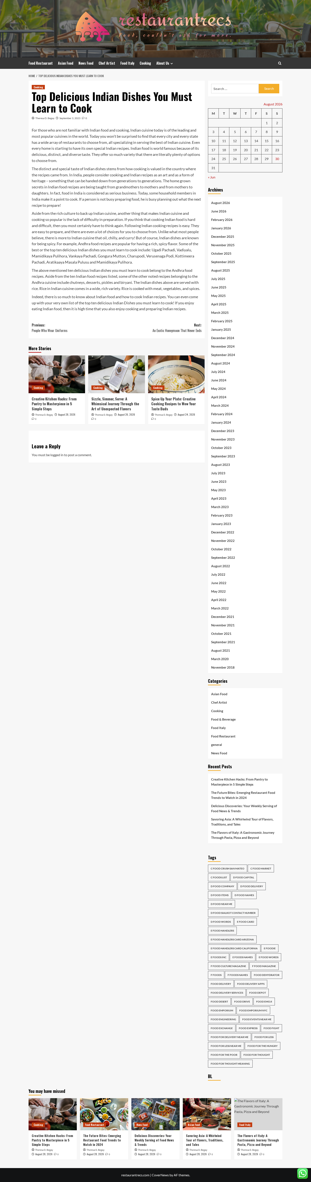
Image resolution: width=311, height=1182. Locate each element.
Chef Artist (107, 63)
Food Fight (271, 1028)
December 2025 (222, 236)
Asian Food (65, 63)
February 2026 (222, 220)
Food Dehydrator (266, 975)
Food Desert (219, 1001)
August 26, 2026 (126, 414)
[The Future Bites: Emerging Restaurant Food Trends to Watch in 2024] (104, 1114)
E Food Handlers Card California (234, 948)
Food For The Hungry (263, 1045)
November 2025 (223, 245)
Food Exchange (222, 1028)
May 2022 (218, 591)
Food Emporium (222, 1010)
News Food (85, 63)
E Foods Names (243, 957)
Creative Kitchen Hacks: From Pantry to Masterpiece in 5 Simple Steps (54, 404)
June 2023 (218, 481)
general (216, 745)
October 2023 (221, 448)
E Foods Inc (218, 957)
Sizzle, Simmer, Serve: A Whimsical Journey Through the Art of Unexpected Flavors (115, 404)
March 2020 (220, 659)
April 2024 (218, 397)
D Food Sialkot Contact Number (233, 912)
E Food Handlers (222, 930)
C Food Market (260, 868)
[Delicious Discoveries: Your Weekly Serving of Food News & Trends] (155, 1114)
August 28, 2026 (66, 414)
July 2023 (218, 473)
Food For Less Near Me (226, 1045)
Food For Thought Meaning (230, 1063)
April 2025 (218, 304)
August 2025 (220, 270)
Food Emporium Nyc (253, 1010)
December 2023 (222, 431)
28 (256, 159)
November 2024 (223, 346)
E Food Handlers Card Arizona (232, 939)
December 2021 (222, 617)
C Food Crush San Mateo (227, 868)
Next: (177, 327)
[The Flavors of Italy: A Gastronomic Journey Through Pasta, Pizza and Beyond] (258, 1114)
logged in (56, 455)
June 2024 (218, 380)
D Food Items (219, 895)
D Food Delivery (251, 886)
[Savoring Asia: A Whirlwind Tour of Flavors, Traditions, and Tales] (207, 1114)
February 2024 (222, 414)
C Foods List (219, 877)
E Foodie (270, 948)
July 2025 (218, 279)
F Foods (216, 975)
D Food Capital (243, 877)
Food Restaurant (41, 63)
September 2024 (223, 355)
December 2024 (222, 338)
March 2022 (220, 608)
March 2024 (220, 405)
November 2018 (223, 667)
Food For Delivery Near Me (229, 1037)
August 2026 (220, 203)
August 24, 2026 (186, 414)
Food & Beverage (223, 719)
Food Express (248, 1028)
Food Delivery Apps (250, 983)
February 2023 (222, 515)
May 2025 (218, 296)
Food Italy (127, 63)
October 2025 (221, 253)
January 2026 (221, 228)
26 (235, 159)
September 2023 (223, 456)
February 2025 (222, 321)
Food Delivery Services (227, 992)
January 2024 (221, 422)
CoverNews (160, 1175)
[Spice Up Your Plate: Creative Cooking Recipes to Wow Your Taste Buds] (176, 374)
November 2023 (223, 439)
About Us (162, 63)
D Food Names (244, 895)
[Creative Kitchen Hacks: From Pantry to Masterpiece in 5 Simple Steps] (57, 374)
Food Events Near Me (256, 1019)
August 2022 (220, 566)
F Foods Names (238, 975)
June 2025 (218, 287)
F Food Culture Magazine (228, 966)
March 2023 (220, 507)
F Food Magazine (264, 966)
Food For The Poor (224, 1054)
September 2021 (223, 642)
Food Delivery (221, 983)
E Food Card (245, 921)
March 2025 (220, 312)
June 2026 (218, 211)
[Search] (279, 63)
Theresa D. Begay (44, 118)
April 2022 (218, 600)
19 (235, 150)
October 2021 (221, 633)
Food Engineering (223, 1019)
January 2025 (221, 329)
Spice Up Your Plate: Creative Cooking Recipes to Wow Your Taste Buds (173, 404)
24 (213, 159)
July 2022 (218, 574)
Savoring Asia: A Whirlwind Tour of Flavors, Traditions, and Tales (242, 821)
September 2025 (223, 262)
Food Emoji (264, 1001)
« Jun (211, 177)
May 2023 (218, 490)
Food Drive (242, 1001)
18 (224, 150)
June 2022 (218, 583)
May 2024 (218, 388)
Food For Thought (257, 1054)
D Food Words (221, 921)
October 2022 (221, 549)
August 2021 (220, 650)
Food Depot (257, 992)
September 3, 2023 (69, 118)
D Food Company (222, 886)
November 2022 (223, 541)
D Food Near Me (221, 904)
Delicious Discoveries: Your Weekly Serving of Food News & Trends (244, 808)
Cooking (145, 63)
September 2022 (223, 557)
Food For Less (264, 1037)
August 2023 (220, 465)
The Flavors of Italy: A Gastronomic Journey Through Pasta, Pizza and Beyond (242, 835)
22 (266, 150)
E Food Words (268, 957)
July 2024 (218, 372)
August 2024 (220, 363)
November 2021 (223, 625)
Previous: (49, 327)
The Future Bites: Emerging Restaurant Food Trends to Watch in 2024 (243, 795)
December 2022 (222, 532)
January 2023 (221, 524)
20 (246, 150)
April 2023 (218, 498)
